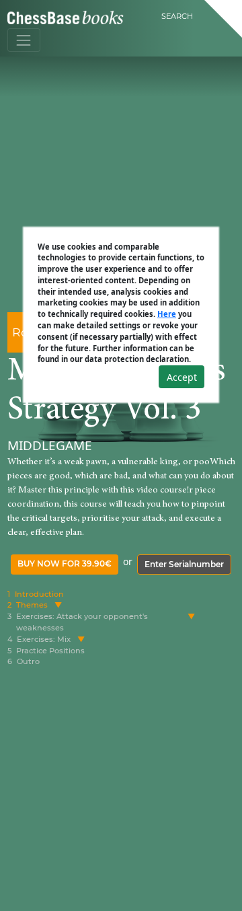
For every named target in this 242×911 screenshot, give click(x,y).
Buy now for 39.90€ (64, 563)
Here (166, 314)
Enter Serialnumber (184, 564)
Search (177, 16)
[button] (58, 605)
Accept (182, 377)
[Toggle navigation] (23, 40)
